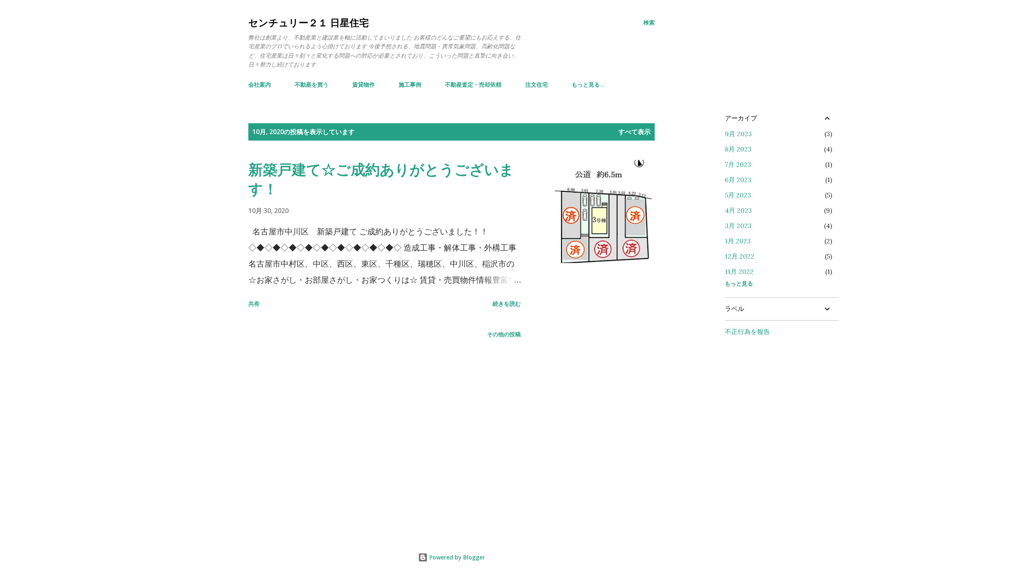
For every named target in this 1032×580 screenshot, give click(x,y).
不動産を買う (312, 84)
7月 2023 (738, 164)
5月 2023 (738, 195)
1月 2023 (738, 241)
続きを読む (507, 303)
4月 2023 (738, 210)
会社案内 (259, 84)
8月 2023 (738, 149)
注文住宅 (536, 84)
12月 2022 (739, 256)
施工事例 (410, 84)
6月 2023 (738, 180)
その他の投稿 (504, 334)
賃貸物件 (363, 84)
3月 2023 (738, 226)
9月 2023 (738, 134)
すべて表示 (634, 131)
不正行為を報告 (747, 331)
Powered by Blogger (456, 557)
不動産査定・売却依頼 (473, 84)
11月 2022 (739, 271)
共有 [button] (254, 303)
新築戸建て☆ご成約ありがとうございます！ (381, 179)
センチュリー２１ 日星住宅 (308, 22)
